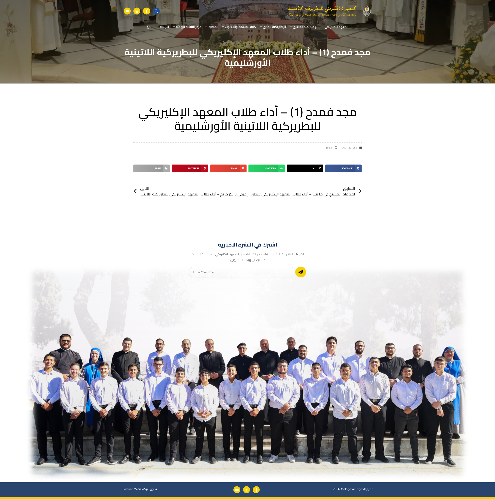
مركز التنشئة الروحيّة (188, 27)
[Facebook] (146, 11)
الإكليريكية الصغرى (305, 27)
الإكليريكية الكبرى (274, 27)
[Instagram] (136, 11)
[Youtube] (127, 11)
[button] (343, 168)
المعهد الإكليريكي (336, 27)
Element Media (132, 489)
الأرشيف (164, 27)
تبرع (149, 27)
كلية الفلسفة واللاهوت (240, 27)
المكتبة (213, 27)
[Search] (156, 11)
